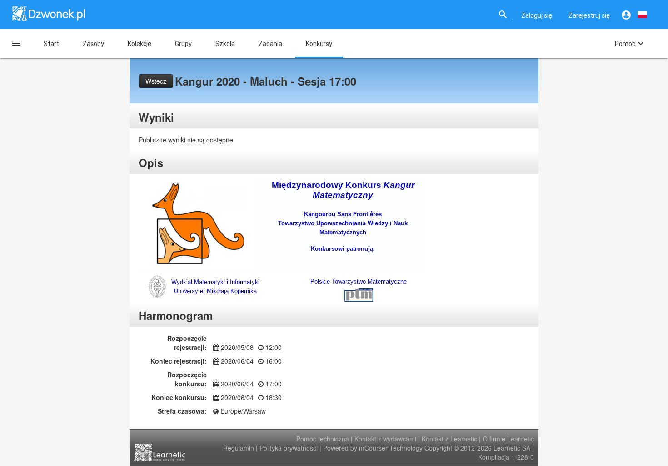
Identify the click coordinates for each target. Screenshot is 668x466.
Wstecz (155, 81)
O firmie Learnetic (508, 438)
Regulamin (238, 447)
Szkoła (225, 44)
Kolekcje (139, 44)
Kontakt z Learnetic (449, 438)
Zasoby (93, 44)
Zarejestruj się (589, 15)
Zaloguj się (536, 15)
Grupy (183, 44)
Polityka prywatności (288, 447)
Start (51, 44)
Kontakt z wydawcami (385, 438)
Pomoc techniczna (322, 438)
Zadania (270, 44)
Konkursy (319, 44)
